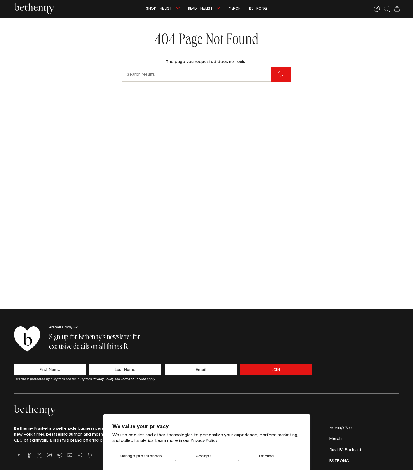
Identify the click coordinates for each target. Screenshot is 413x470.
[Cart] (397, 9)
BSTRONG (339, 461)
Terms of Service (133, 379)
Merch (335, 438)
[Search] (281, 74)
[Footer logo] (35, 410)
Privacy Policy (103, 379)
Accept (203, 456)
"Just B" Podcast (345, 450)
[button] (163, 8)
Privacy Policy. (204, 440)
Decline (266, 456)
